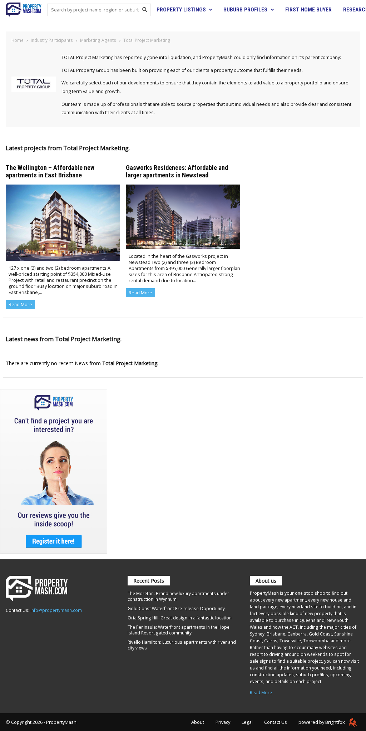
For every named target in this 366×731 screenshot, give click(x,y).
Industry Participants (52, 40)
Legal (247, 722)
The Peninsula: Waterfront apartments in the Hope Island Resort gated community (178, 630)
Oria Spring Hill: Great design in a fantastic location (180, 617)
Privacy (223, 722)
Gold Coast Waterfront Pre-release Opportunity (176, 608)
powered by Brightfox (322, 722)
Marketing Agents (98, 40)
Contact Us (275, 722)
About (197, 722)
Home (17, 40)
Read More (20, 304)
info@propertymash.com (56, 610)
